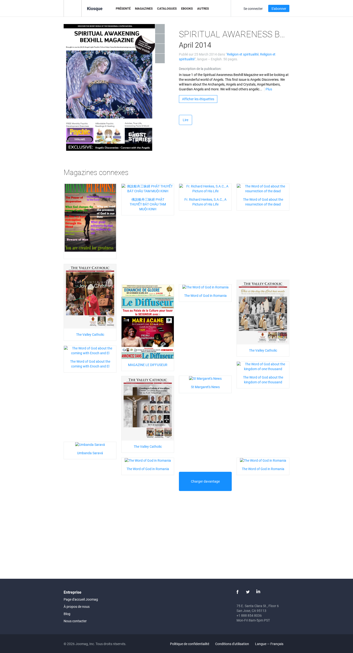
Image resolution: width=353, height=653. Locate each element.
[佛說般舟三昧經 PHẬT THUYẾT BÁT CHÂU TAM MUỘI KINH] (148, 188)
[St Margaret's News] (205, 378)
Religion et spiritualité (243, 54)
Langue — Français (269, 643)
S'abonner (278, 8)
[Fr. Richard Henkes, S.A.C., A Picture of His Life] (205, 188)
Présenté (123, 8)
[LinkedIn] (258, 592)
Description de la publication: (200, 68)
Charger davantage (205, 481)
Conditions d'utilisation (232, 643)
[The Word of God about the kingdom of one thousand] (263, 366)
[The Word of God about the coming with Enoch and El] (90, 350)
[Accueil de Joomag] (72, 8)
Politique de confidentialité (189, 643)
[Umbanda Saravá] (90, 444)
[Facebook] (237, 592)
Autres (203, 8)
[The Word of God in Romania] (205, 287)
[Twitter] (248, 592)
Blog (67, 613)
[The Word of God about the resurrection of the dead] (263, 188)
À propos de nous (77, 606)
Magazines (144, 8)
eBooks (187, 8)
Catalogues (167, 8)
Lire (185, 120)
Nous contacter (75, 621)
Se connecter (253, 8)
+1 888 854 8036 (249, 615)
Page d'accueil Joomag (81, 599)
